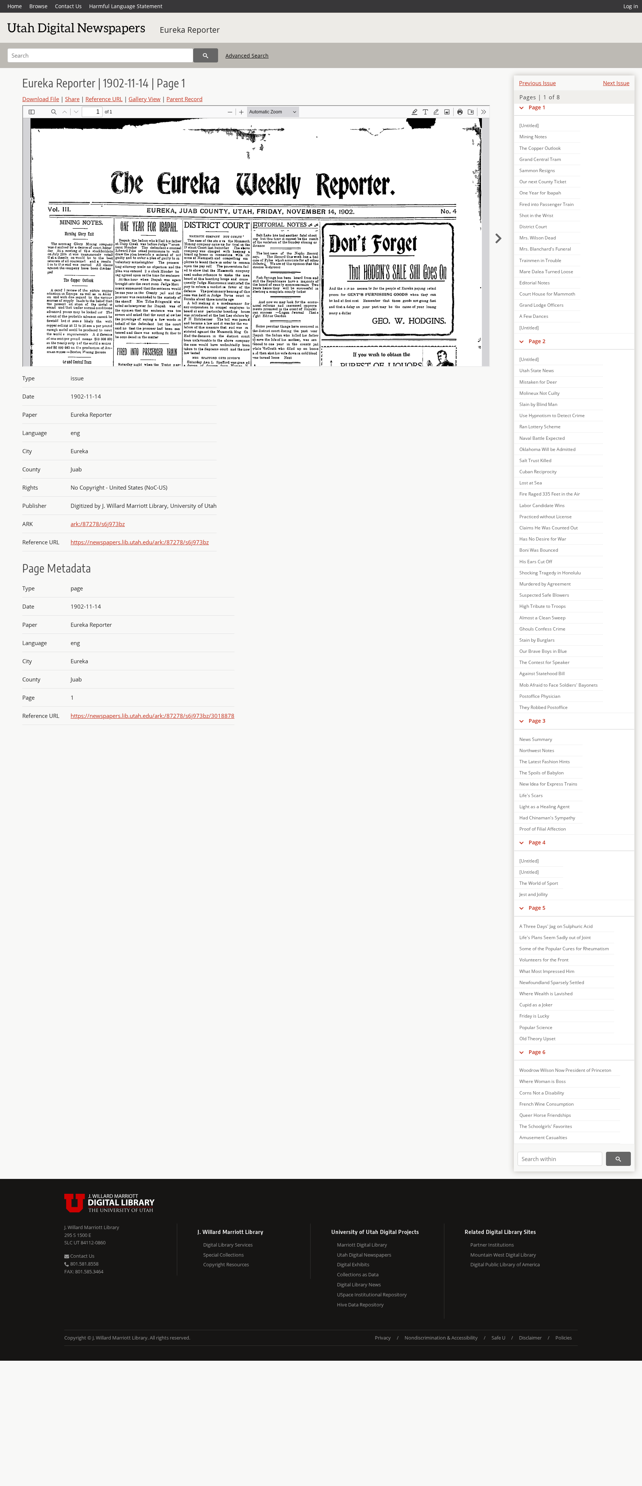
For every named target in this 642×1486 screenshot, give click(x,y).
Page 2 (537, 341)
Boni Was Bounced (538, 550)
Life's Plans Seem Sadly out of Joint (555, 937)
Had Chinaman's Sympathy (547, 818)
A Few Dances (533, 316)
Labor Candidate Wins (542, 505)
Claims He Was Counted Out (548, 528)
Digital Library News (359, 1284)
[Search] (205, 55)
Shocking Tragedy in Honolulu (550, 573)
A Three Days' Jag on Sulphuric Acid (556, 926)
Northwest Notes (536, 750)
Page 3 (537, 720)
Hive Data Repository (360, 1304)
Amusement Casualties (543, 1137)
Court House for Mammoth (547, 294)
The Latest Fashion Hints (544, 761)
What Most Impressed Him (546, 971)
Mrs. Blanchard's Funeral (545, 249)
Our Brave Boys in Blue (543, 651)
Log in (630, 6)
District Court (533, 226)
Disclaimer (530, 1337)
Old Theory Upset (537, 1038)
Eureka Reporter (190, 30)
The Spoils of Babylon (541, 773)
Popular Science (535, 1027)
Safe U (498, 1337)
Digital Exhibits (353, 1264)
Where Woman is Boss (542, 1081)
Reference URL (104, 99)
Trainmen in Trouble (540, 260)
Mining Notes (533, 136)
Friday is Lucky (534, 1016)
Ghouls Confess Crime (542, 629)
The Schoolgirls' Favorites (545, 1126)
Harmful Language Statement (125, 6)
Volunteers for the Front (543, 960)
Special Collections (223, 1254)
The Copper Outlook (540, 148)
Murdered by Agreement (545, 584)
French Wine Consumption (546, 1104)
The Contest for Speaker (544, 662)
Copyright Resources (226, 1264)
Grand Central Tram (540, 159)
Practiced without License (545, 516)
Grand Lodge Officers (541, 305)
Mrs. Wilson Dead (537, 238)
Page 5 (537, 907)
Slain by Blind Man (538, 404)
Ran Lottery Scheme (540, 426)
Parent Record (184, 99)
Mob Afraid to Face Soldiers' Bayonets (558, 685)
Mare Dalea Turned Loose (546, 271)
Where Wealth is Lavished (546, 993)
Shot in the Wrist (536, 215)
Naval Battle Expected (542, 438)
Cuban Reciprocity (538, 471)
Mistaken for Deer (538, 382)
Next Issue (616, 83)
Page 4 (537, 842)
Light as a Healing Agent (544, 806)
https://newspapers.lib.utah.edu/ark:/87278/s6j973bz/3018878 (152, 715)
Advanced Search (247, 55)
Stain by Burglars (537, 640)
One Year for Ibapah (540, 193)
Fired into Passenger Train (546, 204)
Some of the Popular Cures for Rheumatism (564, 948)
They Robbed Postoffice (543, 707)
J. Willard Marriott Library (91, 1227)
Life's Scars (531, 795)
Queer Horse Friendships (545, 1115)
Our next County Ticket (542, 181)
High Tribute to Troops (542, 606)
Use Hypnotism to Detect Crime (552, 415)
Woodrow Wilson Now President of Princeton (565, 1070)
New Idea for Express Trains (548, 784)
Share (72, 99)
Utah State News (536, 370)
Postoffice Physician (539, 696)
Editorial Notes (534, 283)
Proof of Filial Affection (542, 829)
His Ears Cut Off (535, 561)
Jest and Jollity (533, 894)
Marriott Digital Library (362, 1244)
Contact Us (68, 6)
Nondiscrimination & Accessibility (441, 1337)
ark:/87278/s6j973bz (98, 524)
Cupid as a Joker (535, 1005)
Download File (40, 99)
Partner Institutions (492, 1244)
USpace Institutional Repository (372, 1294)
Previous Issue (537, 83)
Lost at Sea (530, 483)
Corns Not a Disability (541, 1093)
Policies (563, 1337)
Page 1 (537, 107)
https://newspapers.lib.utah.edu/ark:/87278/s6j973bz (140, 542)
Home (14, 6)
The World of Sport (538, 883)
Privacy (383, 1337)
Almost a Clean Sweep (542, 618)
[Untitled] (529, 125)
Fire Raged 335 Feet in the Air (549, 494)
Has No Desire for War (542, 539)
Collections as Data (358, 1274)
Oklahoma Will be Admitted (547, 449)
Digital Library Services (228, 1244)
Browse (38, 6)
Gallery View (144, 99)
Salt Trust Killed (535, 460)
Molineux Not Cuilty (539, 393)
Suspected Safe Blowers (544, 595)
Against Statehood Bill (542, 673)
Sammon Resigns (537, 170)
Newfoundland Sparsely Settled (551, 982)
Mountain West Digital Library (503, 1254)
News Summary (535, 739)
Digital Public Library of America (505, 1264)
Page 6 (537, 1051)
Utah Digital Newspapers (364, 1254)
